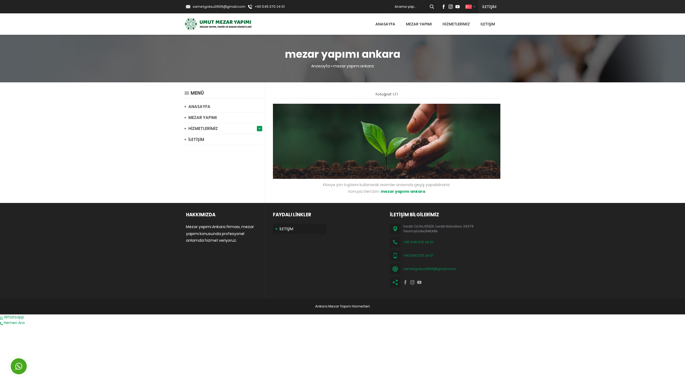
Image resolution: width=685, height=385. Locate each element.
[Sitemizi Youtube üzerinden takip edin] (457, 7)
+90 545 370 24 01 (270, 6)
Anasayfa (320, 66)
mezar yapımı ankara (353, 66)
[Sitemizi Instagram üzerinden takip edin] (450, 7)
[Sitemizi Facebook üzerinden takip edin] (444, 7)
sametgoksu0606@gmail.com (219, 6)
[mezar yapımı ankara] (386, 176)
